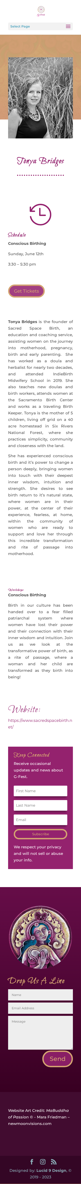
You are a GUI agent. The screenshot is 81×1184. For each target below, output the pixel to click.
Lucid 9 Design (51, 1170)
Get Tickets (26, 291)
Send (57, 1058)
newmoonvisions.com (30, 1123)
